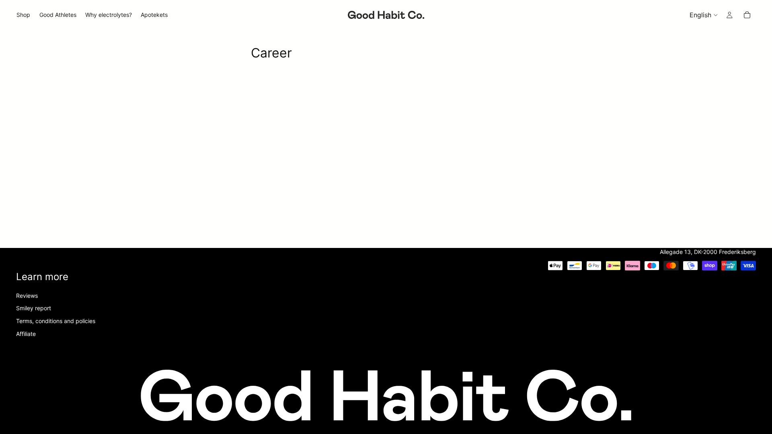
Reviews (27, 295)
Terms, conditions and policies (55, 320)
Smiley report (33, 308)
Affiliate (26, 333)
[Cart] (747, 15)
